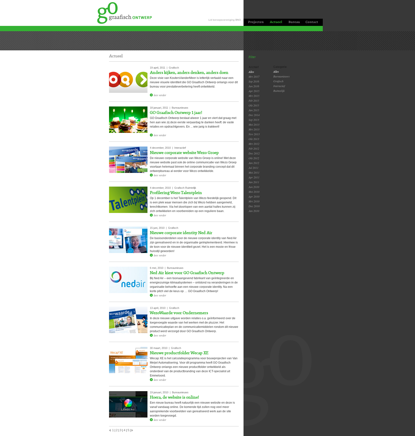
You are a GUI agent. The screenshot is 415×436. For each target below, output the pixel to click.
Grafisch (278, 81)
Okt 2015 (254, 105)
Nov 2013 (254, 134)
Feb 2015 (254, 100)
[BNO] (226, 13)
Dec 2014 (254, 115)
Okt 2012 (254, 158)
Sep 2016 (254, 81)
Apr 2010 (254, 196)
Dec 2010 (254, 206)
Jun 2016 (254, 86)
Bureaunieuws (281, 76)
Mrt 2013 (254, 129)
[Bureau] (294, 22)
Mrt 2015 (254, 96)
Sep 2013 (254, 120)
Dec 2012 (254, 153)
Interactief (279, 86)
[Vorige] (110, 430)
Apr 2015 (254, 91)
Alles (251, 72)
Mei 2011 (254, 172)
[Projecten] (255, 22)
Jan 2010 (254, 211)
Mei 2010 (254, 192)
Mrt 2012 (254, 144)
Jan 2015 (254, 110)
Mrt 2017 (254, 76)
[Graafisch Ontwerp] (122, 12)
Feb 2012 (254, 148)
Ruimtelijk (279, 91)
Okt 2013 (254, 139)
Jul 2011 (253, 168)
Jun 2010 (254, 187)
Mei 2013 (254, 124)
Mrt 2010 (254, 201)
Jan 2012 (254, 163)
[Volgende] (132, 430)
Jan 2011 (254, 182)
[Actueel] (275, 22)
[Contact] (313, 22)
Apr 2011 (254, 177)
